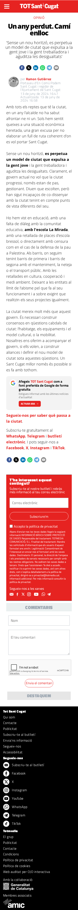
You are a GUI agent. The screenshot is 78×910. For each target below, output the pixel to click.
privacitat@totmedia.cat (46, 575)
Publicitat (10, 728)
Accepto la (36, 526)
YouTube (17, 798)
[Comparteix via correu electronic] (56, 67)
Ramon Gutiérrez (38, 79)
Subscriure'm (39, 516)
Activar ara (28, 404)
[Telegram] (49, 594)
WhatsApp (15, 436)
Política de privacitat (18, 859)
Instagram (40, 447)
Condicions (11, 854)
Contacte (10, 722)
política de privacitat (43, 526)
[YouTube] (37, 594)
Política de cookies (16, 865)
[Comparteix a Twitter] (28, 67)
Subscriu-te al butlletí (19, 734)
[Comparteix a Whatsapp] (42, 67)
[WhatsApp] (43, 594)
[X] (23, 594)
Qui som (9, 717)
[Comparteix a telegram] (49, 67)
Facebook (15, 447)
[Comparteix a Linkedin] (35, 67)
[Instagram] (29, 594)
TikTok (58, 447)
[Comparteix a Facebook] (22, 67)
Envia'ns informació (17, 740)
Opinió (39, 17)
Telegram (36, 436)
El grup (8, 836)
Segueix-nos (12, 746)
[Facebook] (17, 594)
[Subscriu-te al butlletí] (12, 594)
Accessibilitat (13, 752)
